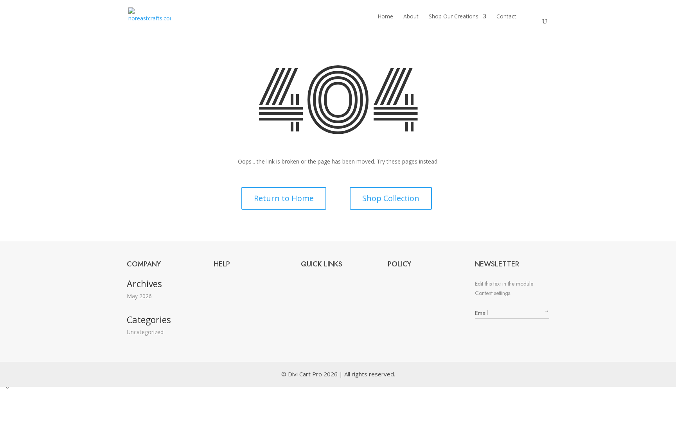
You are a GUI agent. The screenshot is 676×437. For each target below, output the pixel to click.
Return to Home (284, 198)
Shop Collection (390, 198)
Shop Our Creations (453, 16)
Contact (506, 16)
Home (385, 16)
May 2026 (139, 296)
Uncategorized (145, 332)
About (411, 16)
